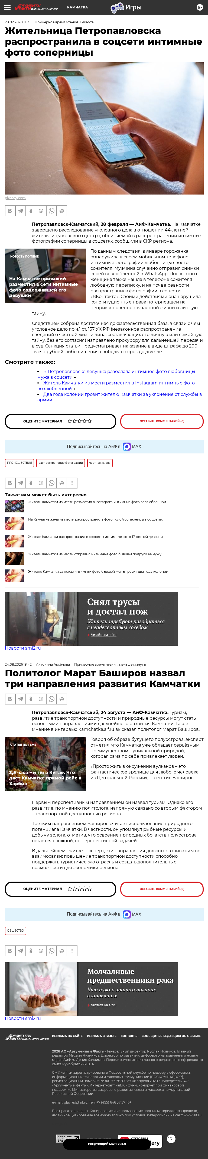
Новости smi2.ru (23, 648)
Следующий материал (107, 1144)
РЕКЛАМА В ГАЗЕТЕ (101, 1036)
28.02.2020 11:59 (17, 22)
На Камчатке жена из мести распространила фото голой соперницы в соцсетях (95, 519)
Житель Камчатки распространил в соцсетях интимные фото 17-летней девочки (95, 537)
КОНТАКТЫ (129, 1036)
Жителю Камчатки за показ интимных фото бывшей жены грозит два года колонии (98, 571)
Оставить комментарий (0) (162, 421)
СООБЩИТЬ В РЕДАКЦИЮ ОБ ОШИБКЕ (171, 1036)
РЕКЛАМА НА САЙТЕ (67, 1036)
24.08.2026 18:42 (18, 664)
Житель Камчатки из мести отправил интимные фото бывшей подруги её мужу (94, 554)
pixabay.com (15, 198)
